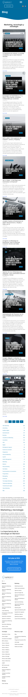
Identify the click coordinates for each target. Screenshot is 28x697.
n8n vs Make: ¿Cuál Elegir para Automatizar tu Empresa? (12, 181)
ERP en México (5, 640)
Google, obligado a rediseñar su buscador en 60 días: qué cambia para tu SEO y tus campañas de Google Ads (14, 359)
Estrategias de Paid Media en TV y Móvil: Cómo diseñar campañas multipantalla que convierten (13, 97)
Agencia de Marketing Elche (6, 597)
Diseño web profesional (19, 588)
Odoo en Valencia (5, 645)
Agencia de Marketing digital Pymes (19, 605)
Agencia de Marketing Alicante (6, 586)
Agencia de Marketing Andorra (6, 601)
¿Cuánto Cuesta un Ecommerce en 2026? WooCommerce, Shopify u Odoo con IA (13, 222)
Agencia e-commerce (6, 618)
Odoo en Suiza (5, 626)
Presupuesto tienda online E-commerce (7, 613)
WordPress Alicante (19, 616)
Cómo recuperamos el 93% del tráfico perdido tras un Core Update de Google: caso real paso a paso (13, 400)
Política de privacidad (19, 644)
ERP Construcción (5, 665)
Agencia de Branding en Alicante (19, 599)
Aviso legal (17, 642)
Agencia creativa (18, 590)
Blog (15, 634)
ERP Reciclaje (4, 667)
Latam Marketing (5, 610)
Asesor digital (5, 636)
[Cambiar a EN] (25, 6)
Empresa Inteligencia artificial (6, 670)
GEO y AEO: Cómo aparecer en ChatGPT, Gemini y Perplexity (12, 138)
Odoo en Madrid (5, 651)
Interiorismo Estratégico (7, 628)
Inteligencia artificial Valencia (6, 674)
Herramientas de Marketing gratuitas (20, 637)
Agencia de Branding (19, 601)
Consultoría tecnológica (7, 638)
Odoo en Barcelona (6, 654)
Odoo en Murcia (5, 647)
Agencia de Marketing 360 (20, 609)
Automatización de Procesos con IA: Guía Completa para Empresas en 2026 (13, 316)
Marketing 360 (18, 607)
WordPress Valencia (19, 614)
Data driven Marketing (6, 624)
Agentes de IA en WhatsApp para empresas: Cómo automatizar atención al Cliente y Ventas (14, 273)
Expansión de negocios (19, 612)
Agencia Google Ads (19, 592)
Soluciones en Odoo (6, 634)
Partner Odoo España (6, 658)
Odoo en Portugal (5, 656)
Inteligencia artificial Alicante (6, 677)
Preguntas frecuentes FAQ (20, 639)
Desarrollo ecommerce (6, 616)
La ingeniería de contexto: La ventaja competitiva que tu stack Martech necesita (13, 55)
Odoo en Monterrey (6, 660)
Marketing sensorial (19, 586)
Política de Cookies (18, 646)
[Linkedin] (2, 581)
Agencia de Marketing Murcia (6, 594)
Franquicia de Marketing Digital (7, 621)
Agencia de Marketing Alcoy (6, 604)
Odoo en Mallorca (5, 649)
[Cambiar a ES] (23, 6)
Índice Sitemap (5, 683)
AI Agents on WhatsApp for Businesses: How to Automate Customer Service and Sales (11, 242)
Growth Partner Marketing (20, 618)
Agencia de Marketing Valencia (6, 590)
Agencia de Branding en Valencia (19, 595)
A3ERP (3, 662)
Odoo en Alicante (5, 643)
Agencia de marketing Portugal (6, 608)
